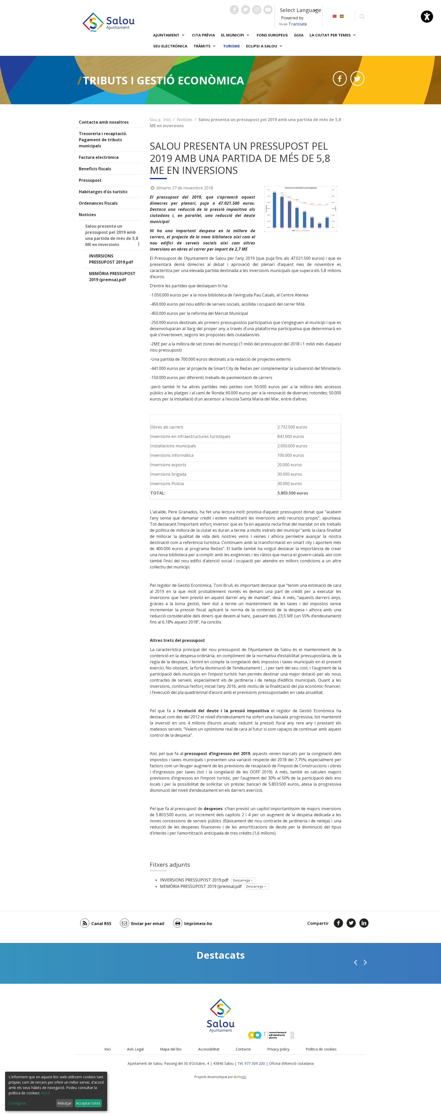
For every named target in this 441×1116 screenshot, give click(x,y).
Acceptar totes (88, 1103)
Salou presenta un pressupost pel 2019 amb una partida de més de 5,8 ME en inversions (111, 235)
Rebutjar (64, 1103)
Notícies (87, 214)
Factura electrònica (99, 157)
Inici (167, 119)
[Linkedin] (364, 923)
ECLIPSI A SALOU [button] (262, 45)
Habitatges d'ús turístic (103, 191)
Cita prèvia (203, 34)
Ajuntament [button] (166, 34)
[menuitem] (335, 15)
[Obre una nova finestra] (234, 9)
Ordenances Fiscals (98, 203)
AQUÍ (45, 1093)
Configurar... (18, 1103)
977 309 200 (254, 1063)
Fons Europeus (272, 34)
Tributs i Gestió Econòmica (163, 80)
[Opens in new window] (340, 78)
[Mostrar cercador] (362, 16)
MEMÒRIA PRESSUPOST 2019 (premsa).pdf (112, 276)
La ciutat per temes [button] (331, 34)
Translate (297, 24)
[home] (108, 21)
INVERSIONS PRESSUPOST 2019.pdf (111, 259)
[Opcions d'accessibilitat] (427, 16)
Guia (298, 34)
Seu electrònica (170, 45)
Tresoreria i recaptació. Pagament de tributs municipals (103, 140)
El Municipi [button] (233, 34)
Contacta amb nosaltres (104, 122)
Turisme (231, 45)
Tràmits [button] (202, 45)
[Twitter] (351, 923)
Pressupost (90, 180)
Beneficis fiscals (95, 169)
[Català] (334, 15)
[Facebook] (338, 923)
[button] (355, 962)
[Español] (342, 15)
